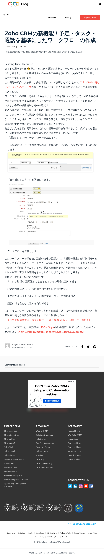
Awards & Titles (74, 451)
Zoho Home (11, 533)
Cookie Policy (39, 537)
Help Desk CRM (10, 467)
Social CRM (9, 463)
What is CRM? (42, 431)
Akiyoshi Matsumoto (22, 344)
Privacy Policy (92, 533)
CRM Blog (40, 459)
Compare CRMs (74, 443)
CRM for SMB (9, 443)
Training (39, 455)
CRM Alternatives (11, 435)
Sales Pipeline (9, 455)
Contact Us (21, 533)
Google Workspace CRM (14, 459)
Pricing (68, 17)
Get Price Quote (74, 455)
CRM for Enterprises (44, 467)
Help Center (41, 439)
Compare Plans (74, 447)
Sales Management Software (16, 480)
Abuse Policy (66, 537)
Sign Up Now (90, 17)
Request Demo (74, 431)
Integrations (73, 439)
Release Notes (42, 451)
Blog (14, 4)
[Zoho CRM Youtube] (86, 486)
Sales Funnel (9, 451)
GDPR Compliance (53, 537)
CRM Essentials (10, 431)
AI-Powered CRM (11, 471)
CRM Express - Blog (44, 463)
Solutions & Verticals (44, 435)
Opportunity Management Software (15, 485)
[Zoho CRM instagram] (81, 486)
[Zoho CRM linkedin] (75, 486)
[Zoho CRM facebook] (91, 486)
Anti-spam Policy (65, 533)
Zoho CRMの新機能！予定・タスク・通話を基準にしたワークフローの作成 (50, 36)
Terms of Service (79, 533)
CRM (6, 15)
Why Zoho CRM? (75, 435)
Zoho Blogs (47, 327)
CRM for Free (9, 439)
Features (52, 17)
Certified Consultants (45, 443)
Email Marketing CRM (13, 476)
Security (30, 533)
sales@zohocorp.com (84, 524)
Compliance (40, 533)
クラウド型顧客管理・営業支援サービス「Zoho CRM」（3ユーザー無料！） (49, 319)
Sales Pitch (8, 447)
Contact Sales (74, 459)
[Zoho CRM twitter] (70, 486)
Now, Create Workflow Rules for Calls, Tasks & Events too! (51, 331)
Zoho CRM (10, 46)
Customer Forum (43, 447)
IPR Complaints (52, 533)
